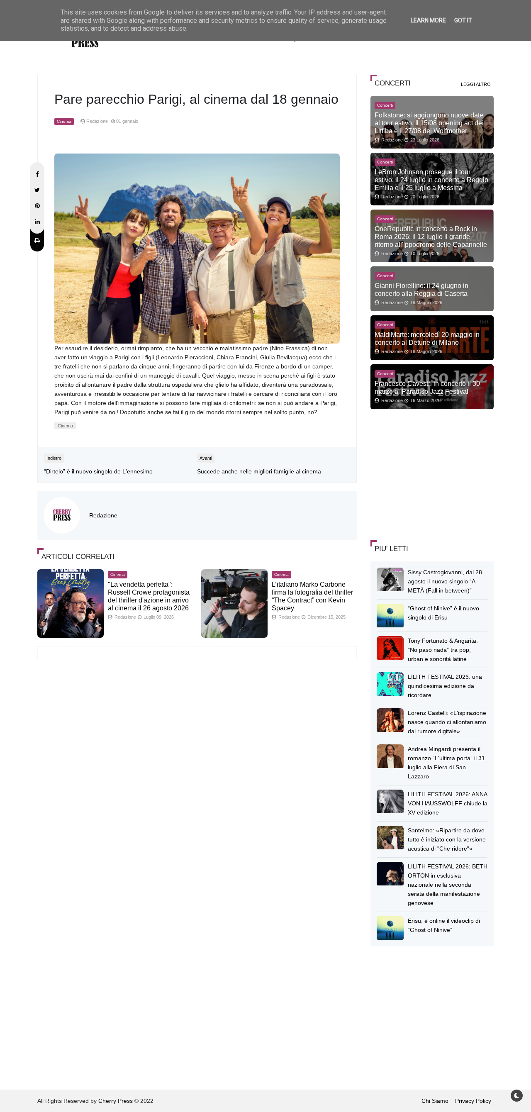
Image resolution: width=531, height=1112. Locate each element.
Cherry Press (115, 1100)
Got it (463, 20)
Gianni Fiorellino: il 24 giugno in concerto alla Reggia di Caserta (421, 289)
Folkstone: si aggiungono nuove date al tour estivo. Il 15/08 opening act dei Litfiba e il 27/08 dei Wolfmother (429, 122)
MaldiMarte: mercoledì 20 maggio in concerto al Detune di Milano (427, 338)
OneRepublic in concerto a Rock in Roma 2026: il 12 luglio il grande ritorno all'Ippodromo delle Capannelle (431, 236)
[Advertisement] (432, 473)
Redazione (103, 515)
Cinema (64, 121)
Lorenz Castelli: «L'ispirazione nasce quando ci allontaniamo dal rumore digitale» (447, 722)
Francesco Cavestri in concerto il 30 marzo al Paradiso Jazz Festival (427, 387)
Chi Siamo (434, 1100)
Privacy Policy (473, 1100)
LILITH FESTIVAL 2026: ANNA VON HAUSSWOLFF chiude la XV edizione (447, 803)
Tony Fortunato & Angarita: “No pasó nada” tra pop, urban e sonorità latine (443, 649)
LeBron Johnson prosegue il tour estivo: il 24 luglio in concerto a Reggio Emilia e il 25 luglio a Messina (431, 179)
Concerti (385, 105)
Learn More (428, 20)
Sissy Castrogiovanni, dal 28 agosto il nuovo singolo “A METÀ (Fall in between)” (445, 581)
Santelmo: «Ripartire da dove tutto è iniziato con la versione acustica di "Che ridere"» (447, 839)
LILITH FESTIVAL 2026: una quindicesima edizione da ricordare (445, 685)
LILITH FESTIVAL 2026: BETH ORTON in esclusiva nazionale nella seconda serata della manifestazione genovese (447, 884)
